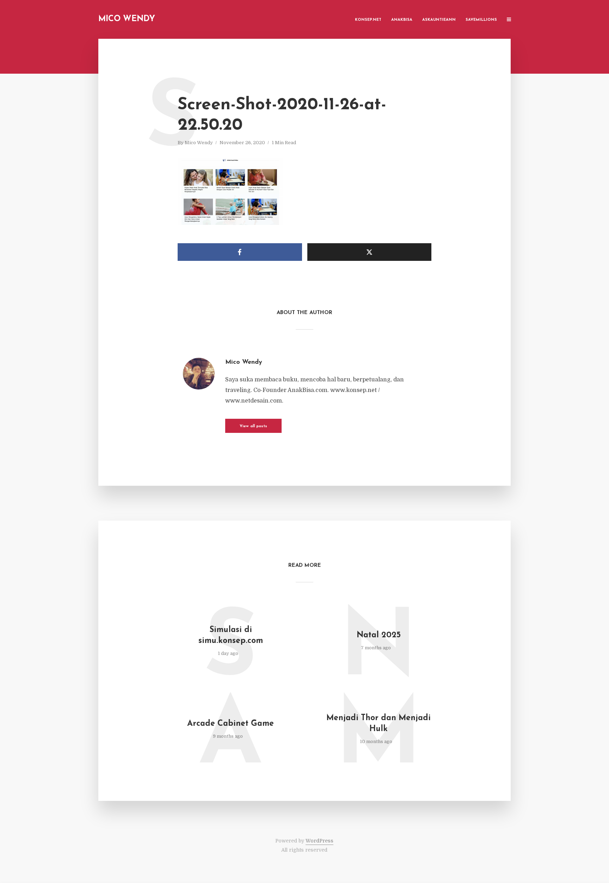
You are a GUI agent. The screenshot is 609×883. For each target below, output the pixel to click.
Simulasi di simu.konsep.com (230, 635)
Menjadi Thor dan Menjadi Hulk (378, 723)
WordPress (319, 841)
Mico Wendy (126, 19)
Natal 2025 (379, 635)
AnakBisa (401, 20)
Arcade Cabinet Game (230, 724)
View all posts (253, 426)
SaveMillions (481, 20)
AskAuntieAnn (439, 20)
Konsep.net (368, 20)
